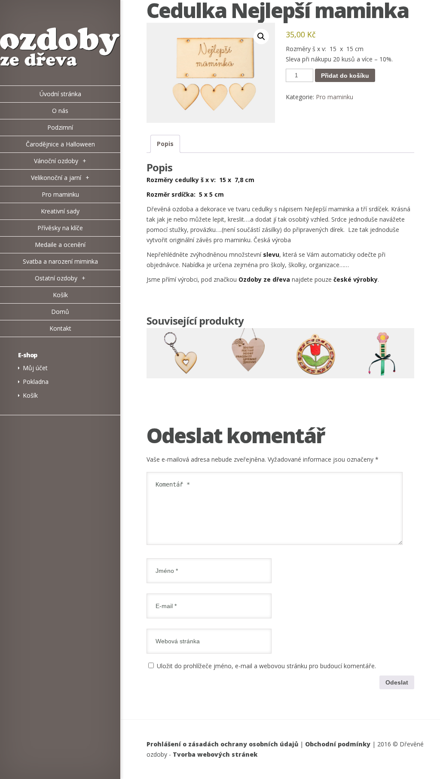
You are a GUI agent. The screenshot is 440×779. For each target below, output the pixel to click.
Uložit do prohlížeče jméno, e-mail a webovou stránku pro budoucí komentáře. (266, 666)
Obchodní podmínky (337, 744)
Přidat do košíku (345, 75)
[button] (261, 36)
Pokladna (36, 381)
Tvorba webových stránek (215, 754)
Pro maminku (334, 97)
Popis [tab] (165, 144)
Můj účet (35, 368)
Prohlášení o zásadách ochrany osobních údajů (222, 744)
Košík (30, 395)
